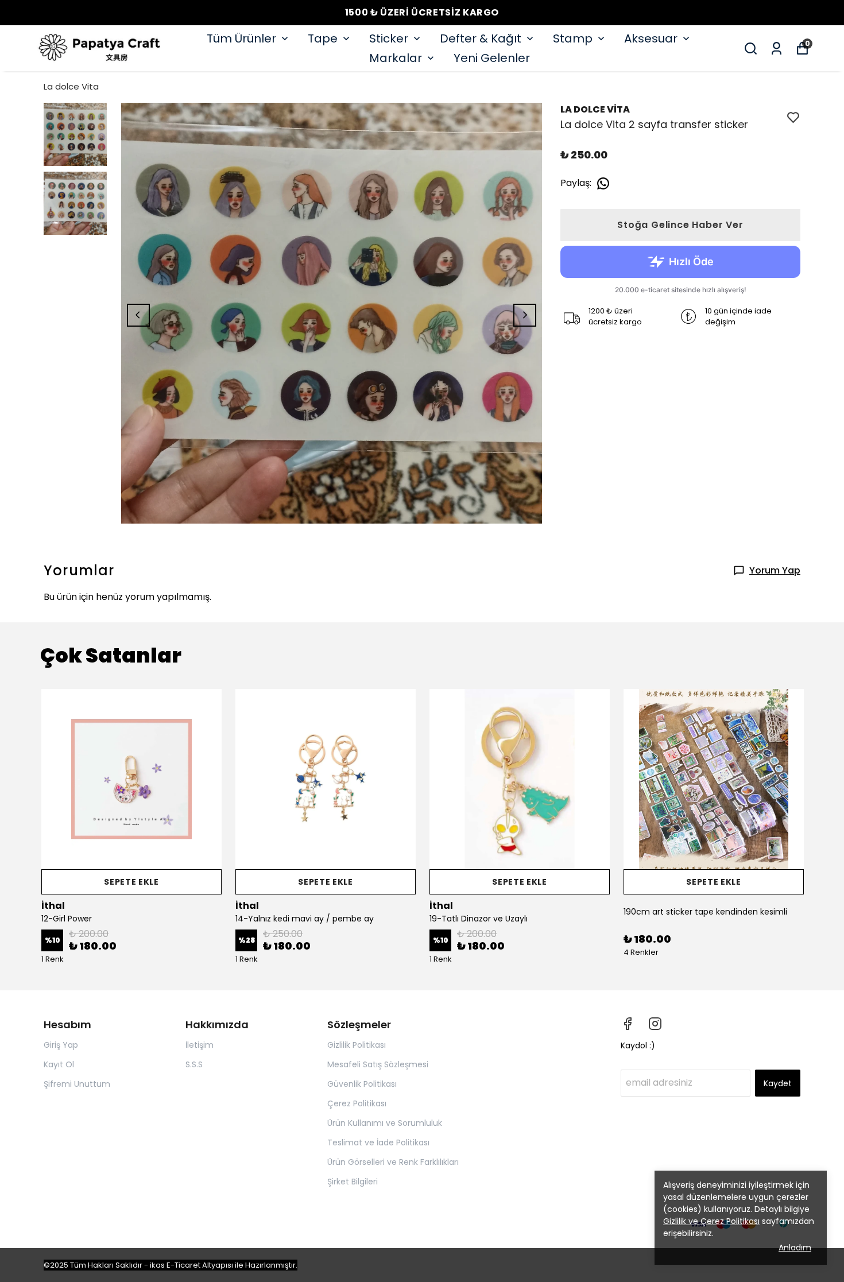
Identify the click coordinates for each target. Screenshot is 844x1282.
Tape (323, 38)
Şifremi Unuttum (77, 1084)
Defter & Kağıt (480, 38)
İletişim (199, 1045)
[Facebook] (627, 1024)
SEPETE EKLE (131, 882)
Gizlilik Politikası (356, 1045)
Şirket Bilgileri (352, 1181)
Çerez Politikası (356, 1103)
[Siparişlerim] (776, 48)
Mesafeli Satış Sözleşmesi (377, 1064)
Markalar (395, 58)
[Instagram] (655, 1024)
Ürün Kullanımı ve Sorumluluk (384, 1123)
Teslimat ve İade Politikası (378, 1142)
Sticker (388, 38)
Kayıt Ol (59, 1064)
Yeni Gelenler (492, 58)
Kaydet (778, 1083)
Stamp (573, 38)
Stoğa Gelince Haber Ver (680, 224)
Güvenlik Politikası (362, 1084)
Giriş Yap (61, 1045)
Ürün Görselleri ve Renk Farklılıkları (393, 1162)
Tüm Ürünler (241, 38)
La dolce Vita (71, 86)
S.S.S (194, 1064)
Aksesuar (650, 38)
